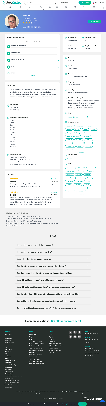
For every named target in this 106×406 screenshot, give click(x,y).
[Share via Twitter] (32, 27)
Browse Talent (10, 9)
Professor (86, 136)
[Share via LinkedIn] (35, 27)
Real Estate (8, 362)
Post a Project (85, 2)
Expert (85, 129)
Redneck (69, 139)
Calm (89, 181)
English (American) (33, 41)
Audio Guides (8, 367)
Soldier (69, 143)
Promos (20, 9)
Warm (80, 167)
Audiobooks (66, 9)
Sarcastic (77, 184)
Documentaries (9, 371)
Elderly (79, 174)
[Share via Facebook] (28, 27)
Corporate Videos (30, 9)
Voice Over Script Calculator (12, 385)
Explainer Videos (9, 345)
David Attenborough (72, 158)
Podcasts (84, 9)
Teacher (88, 143)
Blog (30, 337)
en (96, 3)
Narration (50, 9)
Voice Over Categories (35, 354)
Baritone (69, 117)
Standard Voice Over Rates (36, 343)
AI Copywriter (8, 387)
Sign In (102, 3)
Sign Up (51, 337)
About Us (51, 339)
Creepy (89, 178)
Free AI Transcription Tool (12, 382)
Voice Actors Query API (55, 350)
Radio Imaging (9, 369)
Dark (90, 171)
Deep (77, 117)
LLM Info (51, 352)
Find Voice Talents (34, 346)
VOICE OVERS (9, 334)
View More (32, 75)
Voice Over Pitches (34, 359)
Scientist (88, 139)
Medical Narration (10, 360)
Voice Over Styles (34, 357)
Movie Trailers (94, 9)
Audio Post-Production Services (13, 376)
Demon (69, 129)
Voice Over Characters (35, 361)
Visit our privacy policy (53, 404)
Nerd (77, 136)
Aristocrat (80, 126)
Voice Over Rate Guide (35, 341)
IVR (58, 9)
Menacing (69, 174)
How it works (64, 3)
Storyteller (78, 143)
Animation (75, 9)
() (34, 23)
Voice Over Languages (35, 348)
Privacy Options (53, 348)
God (68, 132)
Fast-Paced (70, 181)
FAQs (30, 339)
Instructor (85, 132)
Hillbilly (76, 132)
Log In (51, 334)
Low (85, 117)
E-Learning (8, 340)
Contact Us (52, 341)
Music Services (9, 378)
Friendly (82, 171)
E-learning (41, 9)
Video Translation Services (12, 380)
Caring (69, 184)
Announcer (70, 126)
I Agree (82, 404)
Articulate (70, 178)
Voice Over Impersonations (36, 363)
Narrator (69, 136)
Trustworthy (70, 167)
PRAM (6, 353)
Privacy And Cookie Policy (56, 346)
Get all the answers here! (66, 321)
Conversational (71, 171)
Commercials (8, 338)
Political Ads (8, 356)
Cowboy (90, 126)
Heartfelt (79, 178)
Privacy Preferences (68, 404)
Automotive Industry (10, 365)
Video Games (8, 349)
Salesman (78, 139)
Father (94, 129)
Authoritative (90, 167)
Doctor (77, 129)
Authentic (80, 181)
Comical (87, 184)
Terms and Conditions (55, 343)
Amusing (87, 174)
